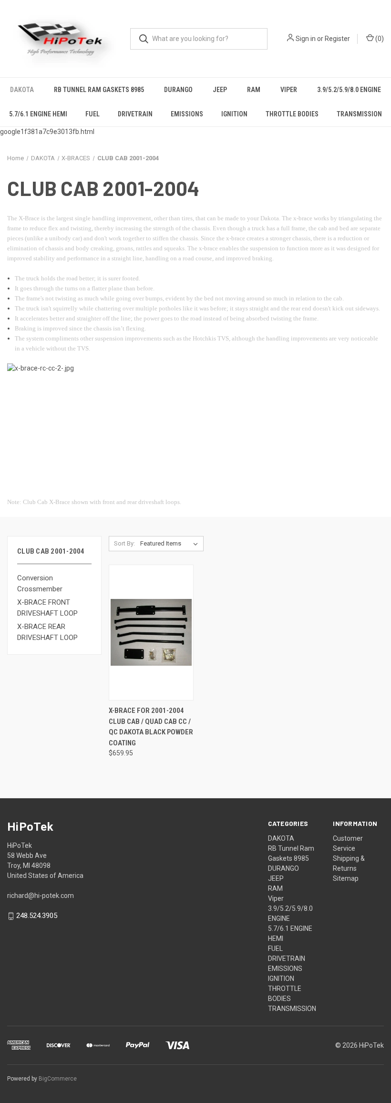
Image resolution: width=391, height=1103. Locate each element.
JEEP (220, 89)
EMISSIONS (187, 114)
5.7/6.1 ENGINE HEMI (38, 114)
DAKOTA (22, 89)
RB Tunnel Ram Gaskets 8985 (99, 89)
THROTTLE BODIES (292, 114)
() (379, 38)
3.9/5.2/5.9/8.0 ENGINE (349, 89)
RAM (253, 89)
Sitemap (346, 878)
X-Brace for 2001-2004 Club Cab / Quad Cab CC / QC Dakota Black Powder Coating (151, 726)
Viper (288, 89)
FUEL (92, 114)
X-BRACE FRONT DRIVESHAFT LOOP (47, 608)
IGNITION (234, 114)
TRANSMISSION (359, 114)
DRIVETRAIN (135, 114)
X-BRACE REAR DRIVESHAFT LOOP (47, 632)
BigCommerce (58, 1078)
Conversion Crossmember (39, 583)
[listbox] (171, 543)
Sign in (306, 38)
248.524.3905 (36, 916)
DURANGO (178, 89)
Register (337, 38)
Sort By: (124, 543)
